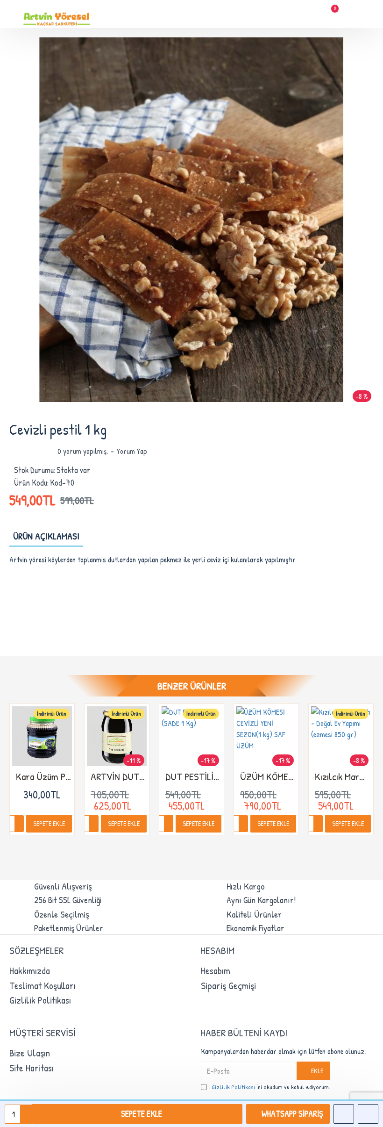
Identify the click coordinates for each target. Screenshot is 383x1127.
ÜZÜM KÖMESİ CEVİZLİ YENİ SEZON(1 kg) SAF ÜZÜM (268, 776)
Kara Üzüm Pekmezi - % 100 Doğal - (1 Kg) (44, 776)
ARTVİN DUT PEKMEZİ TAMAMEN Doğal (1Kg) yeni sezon (119, 776)
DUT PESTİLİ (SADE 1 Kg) (193, 776)
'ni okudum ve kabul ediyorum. (271, 1087)
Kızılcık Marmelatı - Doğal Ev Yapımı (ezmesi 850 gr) (343, 776)
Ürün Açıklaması (46, 536)
